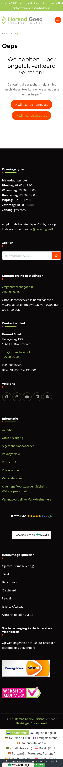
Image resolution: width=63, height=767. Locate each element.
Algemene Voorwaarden (18, 446)
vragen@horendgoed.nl (18, 287)
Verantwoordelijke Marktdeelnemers (26, 499)
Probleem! (9, 462)
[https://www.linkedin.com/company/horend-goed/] (37, 396)
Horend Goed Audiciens (29, 719)
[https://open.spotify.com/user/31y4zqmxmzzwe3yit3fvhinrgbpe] (47, 396)
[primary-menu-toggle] (58, 20)
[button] (31, 516)
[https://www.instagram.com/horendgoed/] (16, 396)
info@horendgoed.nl (16, 352)
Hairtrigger (22, 723)
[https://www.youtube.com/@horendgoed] (27, 396)
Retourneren (10, 470)
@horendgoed (42, 229)
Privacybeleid (11, 454)
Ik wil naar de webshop (31, 115)
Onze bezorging (12, 438)
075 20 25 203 (11, 357)
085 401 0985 (11, 292)
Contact (7, 429)
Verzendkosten (12, 478)
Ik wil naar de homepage (31, 105)
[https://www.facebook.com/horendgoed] (6, 396)
